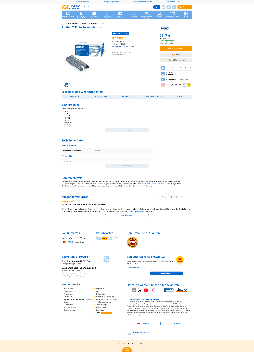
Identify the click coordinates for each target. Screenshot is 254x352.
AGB (97, 291)
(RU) (179, 197)
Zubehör (179, 97)
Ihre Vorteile (68, 289)
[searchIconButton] (156, 7)
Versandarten (68, 294)
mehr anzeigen (127, 130)
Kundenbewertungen (153, 97)
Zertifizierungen (102, 305)
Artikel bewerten (127, 216)
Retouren (67, 302)
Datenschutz (100, 294)
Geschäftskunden (70, 310)
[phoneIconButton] (106, 258)
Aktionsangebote (70, 307)
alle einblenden (188, 197)
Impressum (100, 289)
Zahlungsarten (69, 291)
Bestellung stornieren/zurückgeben (78, 299)
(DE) (172, 197)
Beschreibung (74, 97)
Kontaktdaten (101, 307)
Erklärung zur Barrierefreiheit (106, 299)
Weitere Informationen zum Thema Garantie (137, 186)
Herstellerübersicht (151, 184)
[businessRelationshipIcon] (163, 7)
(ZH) (182, 197)
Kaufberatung (68, 305)
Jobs (103, 313)
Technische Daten (101, 97)
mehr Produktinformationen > (123, 46)
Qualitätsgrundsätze (103, 302)
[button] (162, 7)
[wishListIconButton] (174, 7)
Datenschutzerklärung (136, 211)
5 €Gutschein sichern (166, 273)
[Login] (169, 7)
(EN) (175, 197)
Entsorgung (100, 310)
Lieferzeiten (68, 297)
